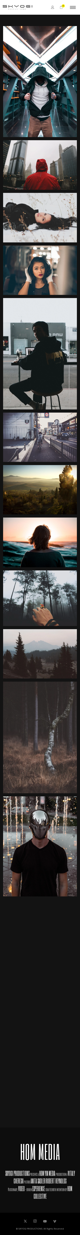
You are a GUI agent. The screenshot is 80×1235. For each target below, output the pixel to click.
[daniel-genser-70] (40, 489)
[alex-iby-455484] (40, 846)
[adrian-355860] (40, 653)
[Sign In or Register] (52, 7)
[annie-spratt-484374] (40, 737)
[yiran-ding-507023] (40, 81)
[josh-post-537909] (40, 542)
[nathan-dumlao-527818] (40, 353)
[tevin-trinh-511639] (40, 165)
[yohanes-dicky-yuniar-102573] (40, 598)
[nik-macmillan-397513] (40, 270)
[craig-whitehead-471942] (40, 1008)
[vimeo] (54, 1221)
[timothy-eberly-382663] (40, 1091)
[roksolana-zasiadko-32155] (40, 217)
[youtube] (45, 1223)
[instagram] (35, 1221)
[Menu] (73, 7)
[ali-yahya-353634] (40, 924)
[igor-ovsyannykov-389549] (40, 437)
